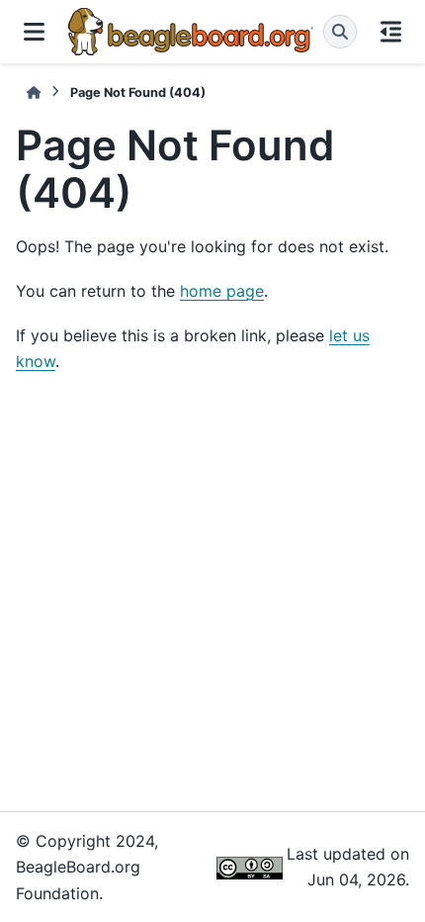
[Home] (34, 92)
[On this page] (391, 31)
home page (222, 291)
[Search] (340, 31)
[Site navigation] (34, 31)
